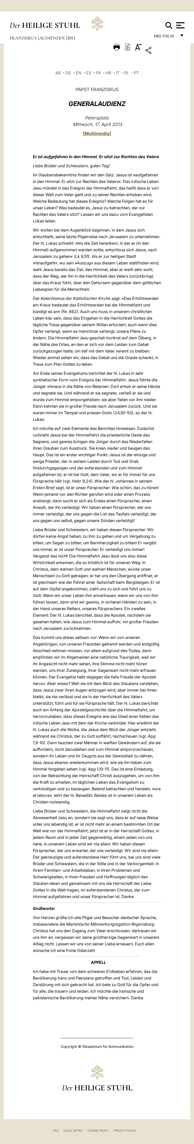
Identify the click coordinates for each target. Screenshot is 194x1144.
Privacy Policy (125, 1130)
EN (78, 72)
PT (136, 72)
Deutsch (165, 37)
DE (68, 72)
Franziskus (24, 38)
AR (58, 72)
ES (88, 72)
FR (98, 72)
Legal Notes (73, 1130)
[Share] (164, 51)
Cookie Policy (98, 1130)
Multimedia (97, 133)
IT (117, 72)
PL (126, 72)
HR (108, 72)
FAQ (56, 1130)
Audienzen (52, 38)
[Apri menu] (180, 25)
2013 (71, 38)
